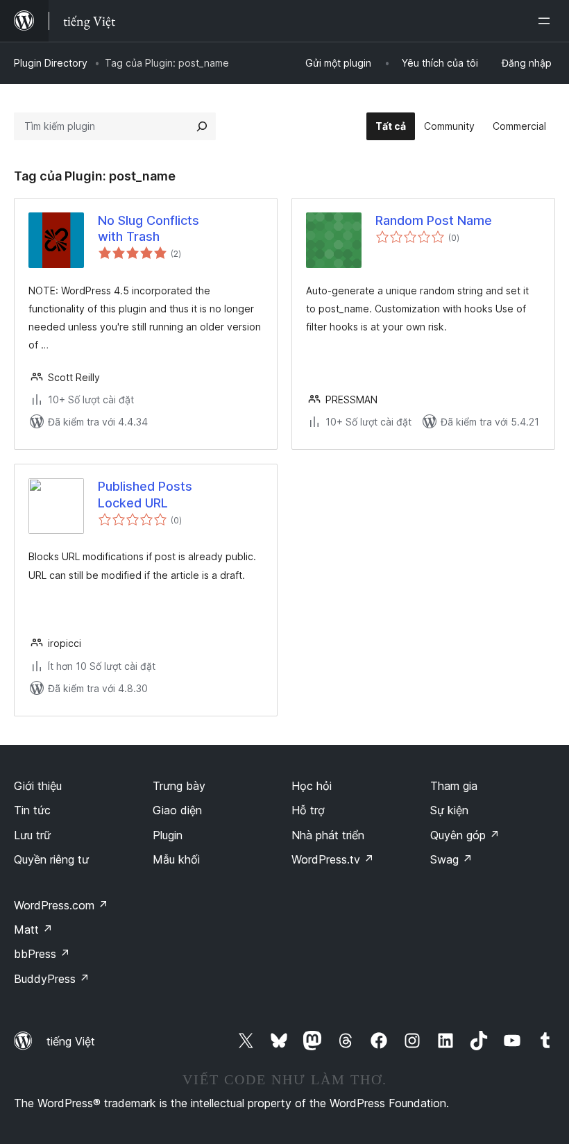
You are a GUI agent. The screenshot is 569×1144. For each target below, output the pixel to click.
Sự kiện (449, 810)
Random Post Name (433, 220)
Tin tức (32, 810)
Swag (451, 859)
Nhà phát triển (327, 835)
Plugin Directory (50, 63)
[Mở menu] (547, 21)
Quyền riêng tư (51, 859)
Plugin (167, 835)
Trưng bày (179, 786)
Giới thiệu (38, 786)
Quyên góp (465, 835)
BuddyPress (52, 979)
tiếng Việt (70, 1041)
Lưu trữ (32, 835)
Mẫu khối (176, 859)
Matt (33, 929)
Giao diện (177, 810)
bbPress (42, 954)
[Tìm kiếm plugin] (202, 126)
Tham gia (453, 786)
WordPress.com (61, 905)
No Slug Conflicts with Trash (148, 228)
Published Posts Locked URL (145, 494)
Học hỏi (311, 786)
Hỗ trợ (308, 810)
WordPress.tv (332, 859)
